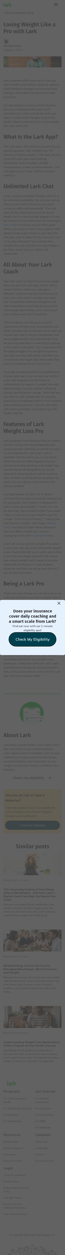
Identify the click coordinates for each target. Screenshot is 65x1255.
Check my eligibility (33, 639)
